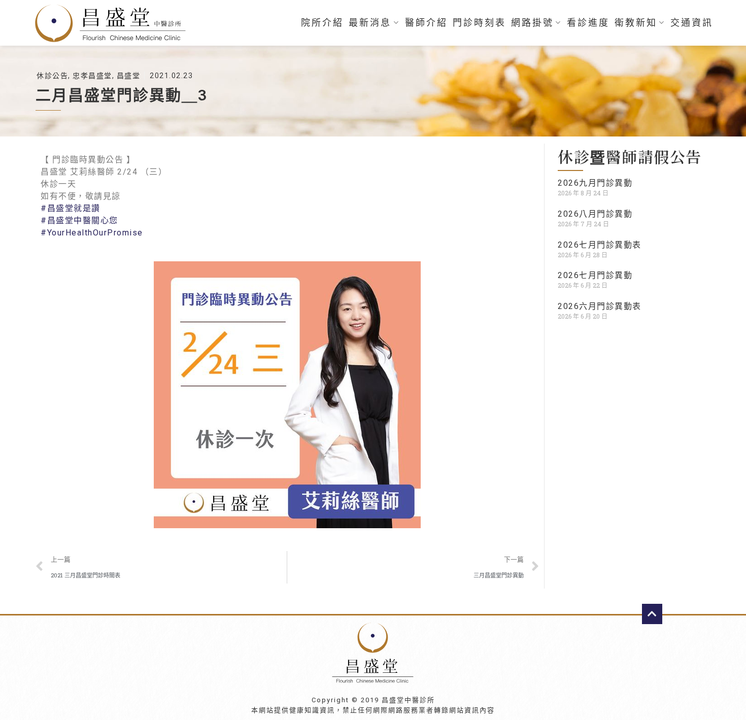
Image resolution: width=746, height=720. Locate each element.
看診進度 (588, 23)
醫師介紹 (426, 23)
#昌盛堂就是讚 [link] (70, 208)
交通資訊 (691, 23)
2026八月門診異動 (595, 214)
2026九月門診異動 (595, 183)
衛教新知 (636, 23)
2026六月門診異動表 (599, 306)
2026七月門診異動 (595, 275)
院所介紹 (322, 23)
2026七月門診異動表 (599, 245)
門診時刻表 (479, 23)
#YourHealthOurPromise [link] (92, 232)
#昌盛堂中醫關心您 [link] (79, 220)
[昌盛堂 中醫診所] (114, 23)
